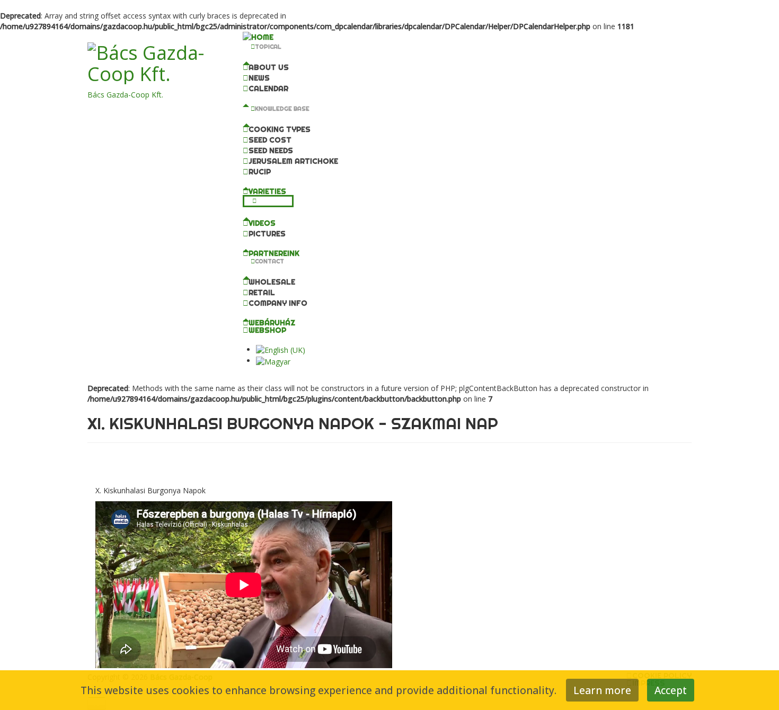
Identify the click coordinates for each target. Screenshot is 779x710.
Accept (670, 690)
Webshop (267, 330)
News (259, 78)
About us (269, 67)
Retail (262, 292)
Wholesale (272, 282)
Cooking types (280, 129)
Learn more (602, 690)
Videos (262, 223)
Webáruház (272, 322)
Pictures (267, 233)
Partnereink (274, 253)
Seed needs (271, 150)
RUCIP (260, 171)
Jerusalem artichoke (293, 161)
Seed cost (270, 140)
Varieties (267, 191)
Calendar (268, 88)
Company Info (278, 303)
